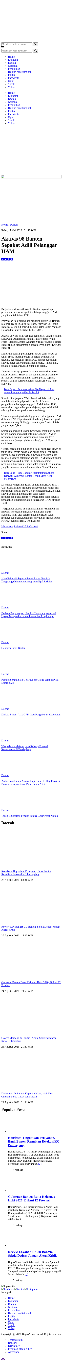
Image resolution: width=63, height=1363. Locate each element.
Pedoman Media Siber (20, 1348)
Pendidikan (14, 68)
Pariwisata (13, 77)
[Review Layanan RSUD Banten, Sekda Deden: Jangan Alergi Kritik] (29, 1245)
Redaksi (12, 1342)
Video (11, 87)
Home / (5, 224)
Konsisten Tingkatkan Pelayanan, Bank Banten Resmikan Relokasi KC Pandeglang (26, 873)
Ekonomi (13, 59)
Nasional (12, 65)
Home (11, 56)
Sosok (11, 84)
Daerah (12, 62)
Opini (11, 81)
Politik (11, 74)
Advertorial (14, 1352)
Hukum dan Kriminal (19, 71)
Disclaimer (13, 1345)
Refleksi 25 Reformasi (26, 526)
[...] (40, 1163)
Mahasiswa (7, 526)
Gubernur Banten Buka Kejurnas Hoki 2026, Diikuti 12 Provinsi (31, 1198)
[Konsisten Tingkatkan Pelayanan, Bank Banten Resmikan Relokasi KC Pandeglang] (29, 1131)
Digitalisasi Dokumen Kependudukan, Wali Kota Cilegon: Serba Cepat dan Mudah (27, 1095)
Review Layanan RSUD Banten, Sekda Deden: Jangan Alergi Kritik (32, 1253)
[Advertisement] (31, 150)
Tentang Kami (15, 1339)
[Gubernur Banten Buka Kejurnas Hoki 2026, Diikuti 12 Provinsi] (29, 1190)
